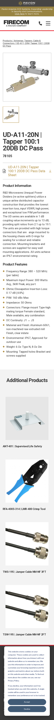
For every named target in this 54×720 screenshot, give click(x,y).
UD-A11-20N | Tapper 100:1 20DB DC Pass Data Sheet (26, 171)
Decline (27, 709)
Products (26, 43)
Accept (27, 702)
